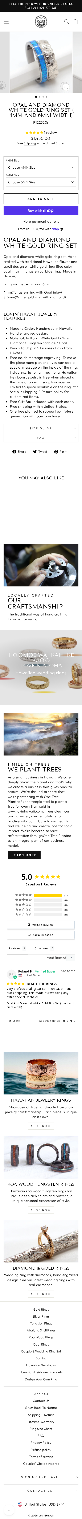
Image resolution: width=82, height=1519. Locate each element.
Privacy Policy (41, 1443)
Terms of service (41, 1457)
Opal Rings (41, 1344)
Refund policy (41, 1450)
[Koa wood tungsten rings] (41, 1157)
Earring (41, 1358)
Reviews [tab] (14, 948)
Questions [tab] (41, 948)
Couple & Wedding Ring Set (41, 1351)
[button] (65, 1021)
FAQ (41, 437)
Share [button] (16, 1021)
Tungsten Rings (41, 1323)
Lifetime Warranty (41, 1422)
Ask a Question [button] (43, 935)
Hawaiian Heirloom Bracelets (41, 1372)
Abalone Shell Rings (41, 1330)
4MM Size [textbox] (12, 160)
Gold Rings (41, 1309)
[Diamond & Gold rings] (41, 1241)
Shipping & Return (41, 1415)
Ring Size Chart (41, 1429)
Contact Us (41, 1401)
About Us (41, 1394)
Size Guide (41, 428)
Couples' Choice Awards (41, 1464)
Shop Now (41, 1125)
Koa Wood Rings (41, 1337)
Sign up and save (40, 1477)
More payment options (41, 221)
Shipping (30, 143)
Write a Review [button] (43, 925)
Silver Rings (41, 1316)
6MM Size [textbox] (12, 175)
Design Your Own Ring (41, 1379)
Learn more (24, 855)
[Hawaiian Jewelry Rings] (41, 1073)
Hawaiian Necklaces (41, 1365)
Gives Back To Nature (41, 1408)
